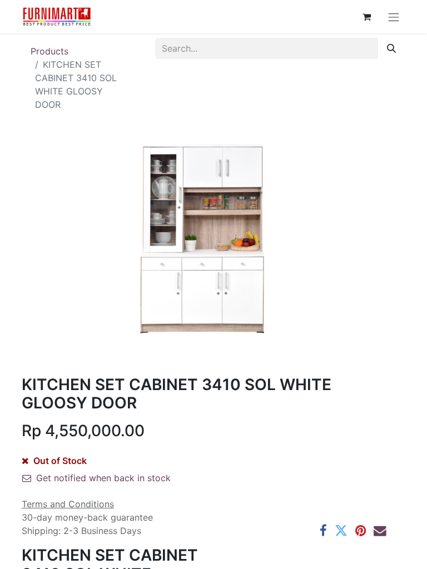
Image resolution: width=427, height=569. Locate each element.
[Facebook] (323, 531)
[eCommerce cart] (366, 17)
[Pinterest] (360, 531)
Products (49, 51)
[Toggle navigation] (393, 16)
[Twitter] (341, 531)
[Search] (391, 48)
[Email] (380, 531)
